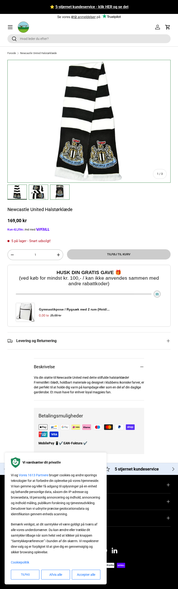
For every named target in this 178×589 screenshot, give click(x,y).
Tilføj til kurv (118, 254)
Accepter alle (86, 574)
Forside (11, 53)
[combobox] (89, 38)
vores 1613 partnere (33, 475)
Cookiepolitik (20, 562)
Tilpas (25, 574)
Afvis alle (55, 574)
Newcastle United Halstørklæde (38, 53)
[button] (168, 27)
